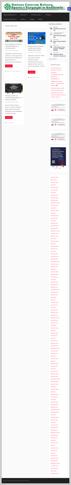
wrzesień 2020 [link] (54, 351)
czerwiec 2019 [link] (54, 389)
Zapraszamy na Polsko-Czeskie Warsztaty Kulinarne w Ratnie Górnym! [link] (58, 95)
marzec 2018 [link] (54, 420)
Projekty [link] (22, 19)
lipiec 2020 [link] (53, 356)
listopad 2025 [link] (54, 200)
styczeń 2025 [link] (54, 223)
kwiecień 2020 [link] (54, 363)
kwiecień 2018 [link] (54, 417)
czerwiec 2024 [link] (54, 241)
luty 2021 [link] (53, 338)
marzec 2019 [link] (54, 397)
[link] (69, 9)
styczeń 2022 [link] (54, 310)
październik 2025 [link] (55, 203)
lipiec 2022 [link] (53, 297)
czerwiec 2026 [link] (54, 182)
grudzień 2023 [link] (54, 256)
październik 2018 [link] (55, 409)
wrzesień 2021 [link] (54, 320)
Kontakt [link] (40, 19)
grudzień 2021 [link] (54, 312)
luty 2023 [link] (53, 279)
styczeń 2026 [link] (54, 195)
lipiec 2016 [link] (53, 471)
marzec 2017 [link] (54, 450)
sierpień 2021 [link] (54, 323)
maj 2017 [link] (53, 445)
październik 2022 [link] (55, 289)
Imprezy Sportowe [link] (34, 77)
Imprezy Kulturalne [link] (15, 71)
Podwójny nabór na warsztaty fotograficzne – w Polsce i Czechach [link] (14, 97)
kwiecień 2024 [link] (54, 246)
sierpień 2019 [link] (54, 384)
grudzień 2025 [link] (54, 197)
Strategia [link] (32, 19)
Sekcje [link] (11, 122)
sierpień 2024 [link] (54, 236)
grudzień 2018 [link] (54, 404)
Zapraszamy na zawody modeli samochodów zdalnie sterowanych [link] (35, 48)
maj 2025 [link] (53, 213)
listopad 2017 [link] (54, 430)
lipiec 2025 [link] (53, 208)
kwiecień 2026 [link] (54, 187)
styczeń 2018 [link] (54, 425)
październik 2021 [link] (55, 317)
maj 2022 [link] (53, 300)
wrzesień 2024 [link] (54, 233)
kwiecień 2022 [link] (54, 302)
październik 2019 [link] (55, 379)
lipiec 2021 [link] (53, 325)
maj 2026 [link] (53, 185)
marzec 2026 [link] (54, 190)
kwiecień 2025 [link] (54, 215)
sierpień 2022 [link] (54, 294)
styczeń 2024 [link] (54, 254)
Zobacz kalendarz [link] (53, 59)
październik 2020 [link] (55, 348)
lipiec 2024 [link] (53, 238)
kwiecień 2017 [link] (54, 448)
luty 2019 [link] (53, 399)
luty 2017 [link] (53, 453)
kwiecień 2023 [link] (54, 274)
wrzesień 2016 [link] (54, 465)
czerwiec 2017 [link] (54, 443)
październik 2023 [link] (55, 261)
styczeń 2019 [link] (54, 402)
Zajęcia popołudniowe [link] (9, 14)
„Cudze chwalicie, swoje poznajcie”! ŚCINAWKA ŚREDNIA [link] (59, 48)
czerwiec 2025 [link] (54, 210)
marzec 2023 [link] (54, 277)
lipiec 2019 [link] (53, 386)
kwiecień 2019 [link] (54, 394)
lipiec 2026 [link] (53, 180)
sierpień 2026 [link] (54, 177)
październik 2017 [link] (55, 432)
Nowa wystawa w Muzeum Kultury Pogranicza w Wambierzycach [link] (13, 46)
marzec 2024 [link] (54, 248)
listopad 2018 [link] (54, 407)
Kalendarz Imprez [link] (36, 14)
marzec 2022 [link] (54, 305)
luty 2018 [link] (53, 422)
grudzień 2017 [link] (54, 427)
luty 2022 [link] (53, 307)
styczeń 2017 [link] (54, 455)
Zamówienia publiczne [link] (9, 19)
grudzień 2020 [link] (54, 343)
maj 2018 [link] (53, 414)
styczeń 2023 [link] (54, 282)
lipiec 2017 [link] (53, 440)
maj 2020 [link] (53, 361)
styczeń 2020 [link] (54, 371)
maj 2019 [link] (53, 391)
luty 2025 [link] (53, 220)
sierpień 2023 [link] (54, 266)
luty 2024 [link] (53, 251)
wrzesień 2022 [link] (54, 292)
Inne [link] (8, 122)
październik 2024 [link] (55, 231)
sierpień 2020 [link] (54, 353)
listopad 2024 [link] (54, 228)
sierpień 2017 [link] (54, 437)
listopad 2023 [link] (54, 259)
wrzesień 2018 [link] (54, 412)
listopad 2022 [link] (54, 287)
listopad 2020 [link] (54, 345)
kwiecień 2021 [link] (54, 333)
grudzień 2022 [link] (54, 284)
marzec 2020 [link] (54, 366)
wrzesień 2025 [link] (54, 205)
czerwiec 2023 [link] (54, 271)
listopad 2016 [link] (54, 460)
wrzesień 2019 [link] (54, 381)
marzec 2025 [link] (54, 218)
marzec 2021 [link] (54, 335)
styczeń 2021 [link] (54, 340)
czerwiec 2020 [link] (54, 358)
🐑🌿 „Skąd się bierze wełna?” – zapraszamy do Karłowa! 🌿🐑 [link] (57, 83)
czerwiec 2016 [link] (54, 473)
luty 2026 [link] (53, 192)
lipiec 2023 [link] (53, 269)
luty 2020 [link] (53, 368)
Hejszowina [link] (23, 14)
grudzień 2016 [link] (54, 458)
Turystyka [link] (47, 14)
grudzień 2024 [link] (54, 225)
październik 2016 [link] (55, 463)
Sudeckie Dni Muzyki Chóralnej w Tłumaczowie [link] (59, 55)
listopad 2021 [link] (54, 315)
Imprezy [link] (9, 71)
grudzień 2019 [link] (54, 374)
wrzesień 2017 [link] (54, 435)
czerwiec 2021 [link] (54, 328)
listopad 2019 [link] (54, 376)
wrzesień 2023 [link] (54, 264)
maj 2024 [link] (53, 243)
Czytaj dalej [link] (9, 66)
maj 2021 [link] (53, 330)
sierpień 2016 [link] (54, 468)
